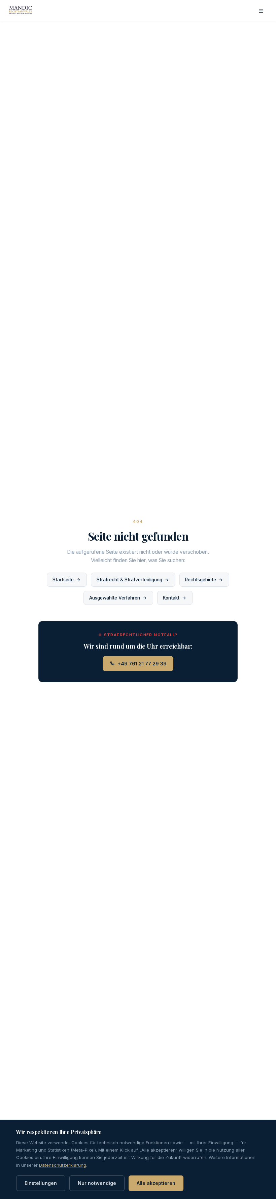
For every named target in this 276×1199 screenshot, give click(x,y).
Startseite (63, 579)
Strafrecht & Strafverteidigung (129, 579)
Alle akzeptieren (156, 1183)
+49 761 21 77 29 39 (142, 663)
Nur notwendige (97, 1183)
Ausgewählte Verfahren (114, 598)
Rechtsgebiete (200, 579)
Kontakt (171, 598)
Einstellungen (41, 1183)
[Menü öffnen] (261, 10)
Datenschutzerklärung (62, 1165)
